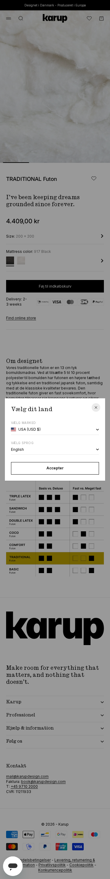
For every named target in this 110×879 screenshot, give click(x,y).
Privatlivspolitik (52, 865)
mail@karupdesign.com (27, 776)
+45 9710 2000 (24, 786)
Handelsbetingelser (33, 860)
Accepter (55, 468)
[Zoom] (95, 154)
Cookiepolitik (81, 865)
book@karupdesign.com (43, 781)
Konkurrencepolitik (55, 870)
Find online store (21, 318)
